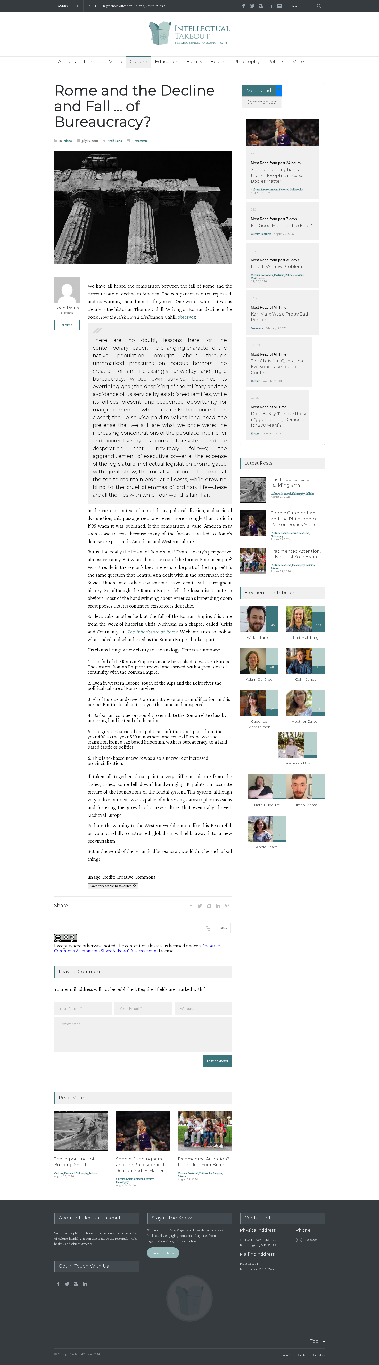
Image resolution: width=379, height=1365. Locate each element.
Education (167, 61)
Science (182, 1176)
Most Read (258, 90)
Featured (69, 1173)
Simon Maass (305, 805)
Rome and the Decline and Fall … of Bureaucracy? (134, 106)
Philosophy (247, 61)
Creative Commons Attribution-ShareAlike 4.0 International (137, 948)
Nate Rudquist (267, 805)
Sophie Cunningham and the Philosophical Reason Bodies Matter (140, 1165)
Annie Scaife (267, 847)
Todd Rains (115, 141)
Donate (92, 61)
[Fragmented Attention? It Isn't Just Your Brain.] (205, 1131)
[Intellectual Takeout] (189, 37)
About (65, 61)
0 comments (140, 141)
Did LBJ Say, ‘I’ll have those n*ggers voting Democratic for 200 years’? (280, 419)
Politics (276, 61)
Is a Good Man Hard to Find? (281, 225)
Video (115, 61)
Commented (261, 102)
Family (194, 61)
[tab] (262, 90)
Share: (61, 905)
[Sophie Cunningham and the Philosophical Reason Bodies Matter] (143, 1131)
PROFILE (67, 325)
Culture (138, 61)
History (255, 433)
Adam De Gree (259, 679)
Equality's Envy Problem (276, 266)
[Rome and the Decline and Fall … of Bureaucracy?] (143, 207)
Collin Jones (305, 679)
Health (218, 61)
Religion (217, 1173)
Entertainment (134, 1179)
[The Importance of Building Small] (81, 1131)
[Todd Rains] (67, 290)
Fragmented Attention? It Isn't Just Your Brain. (131, 6)
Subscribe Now (163, 1253)
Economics (267, 275)
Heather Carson (306, 721)
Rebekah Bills (298, 763)
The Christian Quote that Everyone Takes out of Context (278, 367)
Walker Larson (259, 637)
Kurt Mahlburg (305, 637)
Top (314, 1341)
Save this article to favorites (111, 886)
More (298, 61)
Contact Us (318, 1355)
